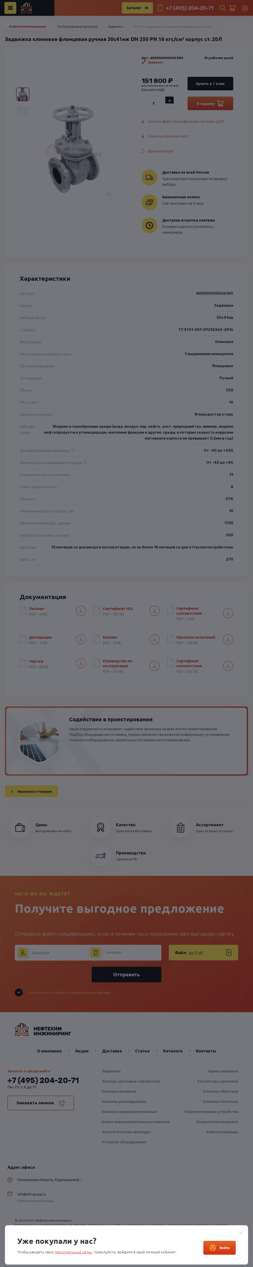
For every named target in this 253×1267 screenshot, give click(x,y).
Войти (225, 1248)
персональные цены (73, 1251)
